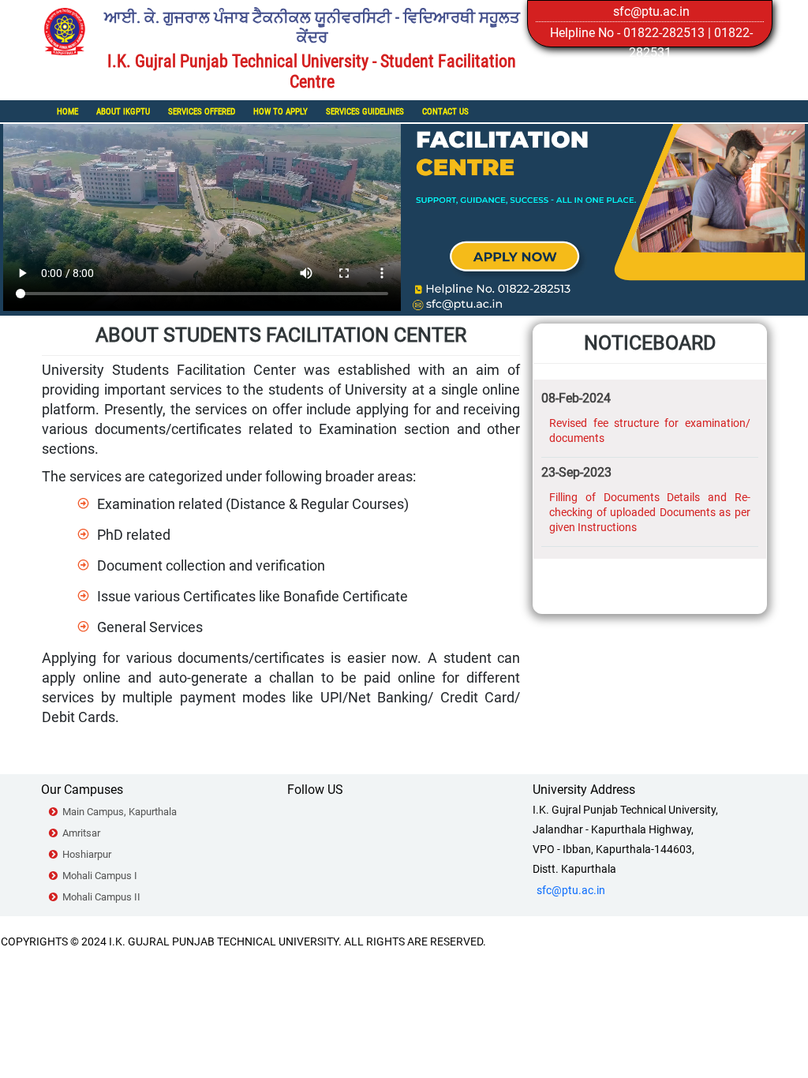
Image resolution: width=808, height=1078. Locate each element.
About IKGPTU (123, 112)
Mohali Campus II (101, 897)
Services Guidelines (365, 112)
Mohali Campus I (99, 875)
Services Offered (201, 112)
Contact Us (445, 112)
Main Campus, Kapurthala (119, 812)
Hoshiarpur (86, 854)
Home (67, 112)
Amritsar (81, 833)
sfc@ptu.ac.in (651, 11)
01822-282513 (664, 32)
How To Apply (280, 112)
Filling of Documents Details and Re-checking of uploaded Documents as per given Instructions (649, 512)
